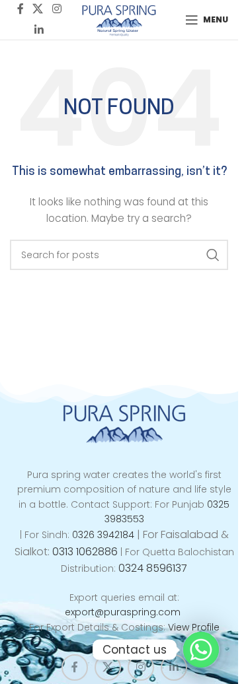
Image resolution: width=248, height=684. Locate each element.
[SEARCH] (213, 255)
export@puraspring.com (123, 612)
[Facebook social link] (75, 667)
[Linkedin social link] (39, 30)
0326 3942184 (103, 534)
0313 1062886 (85, 551)
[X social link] (108, 667)
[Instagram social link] (141, 667)
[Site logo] (119, 19)
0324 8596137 (152, 568)
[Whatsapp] (201, 649)
